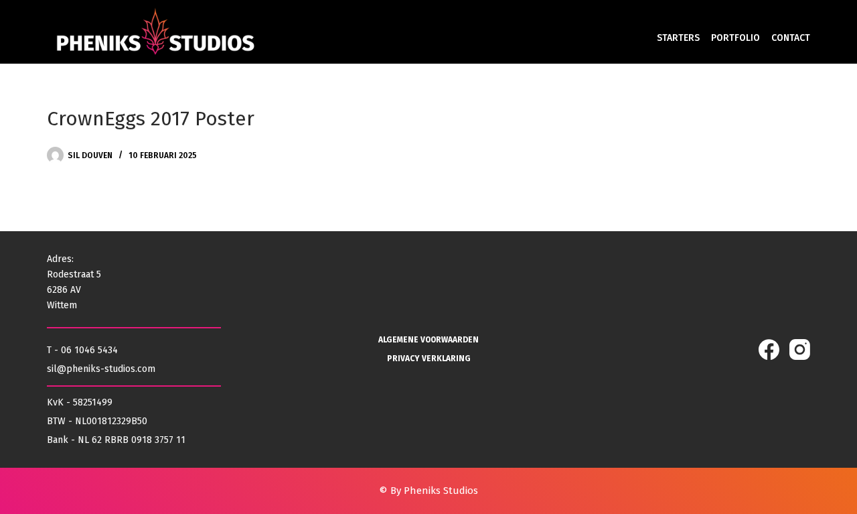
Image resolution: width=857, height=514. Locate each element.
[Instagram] (799, 349)
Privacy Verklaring (429, 358)
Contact (790, 38)
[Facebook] (769, 349)
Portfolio (735, 38)
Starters (678, 38)
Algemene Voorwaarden (428, 339)
